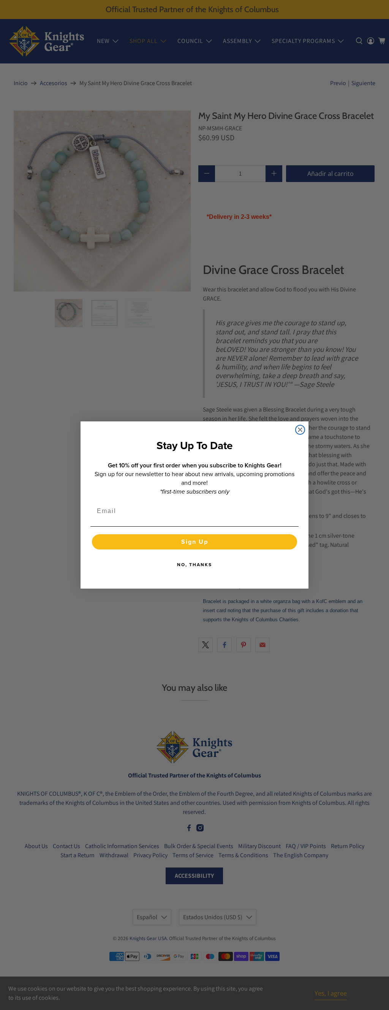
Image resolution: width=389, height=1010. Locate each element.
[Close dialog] (300, 429)
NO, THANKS (194, 564)
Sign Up (194, 541)
